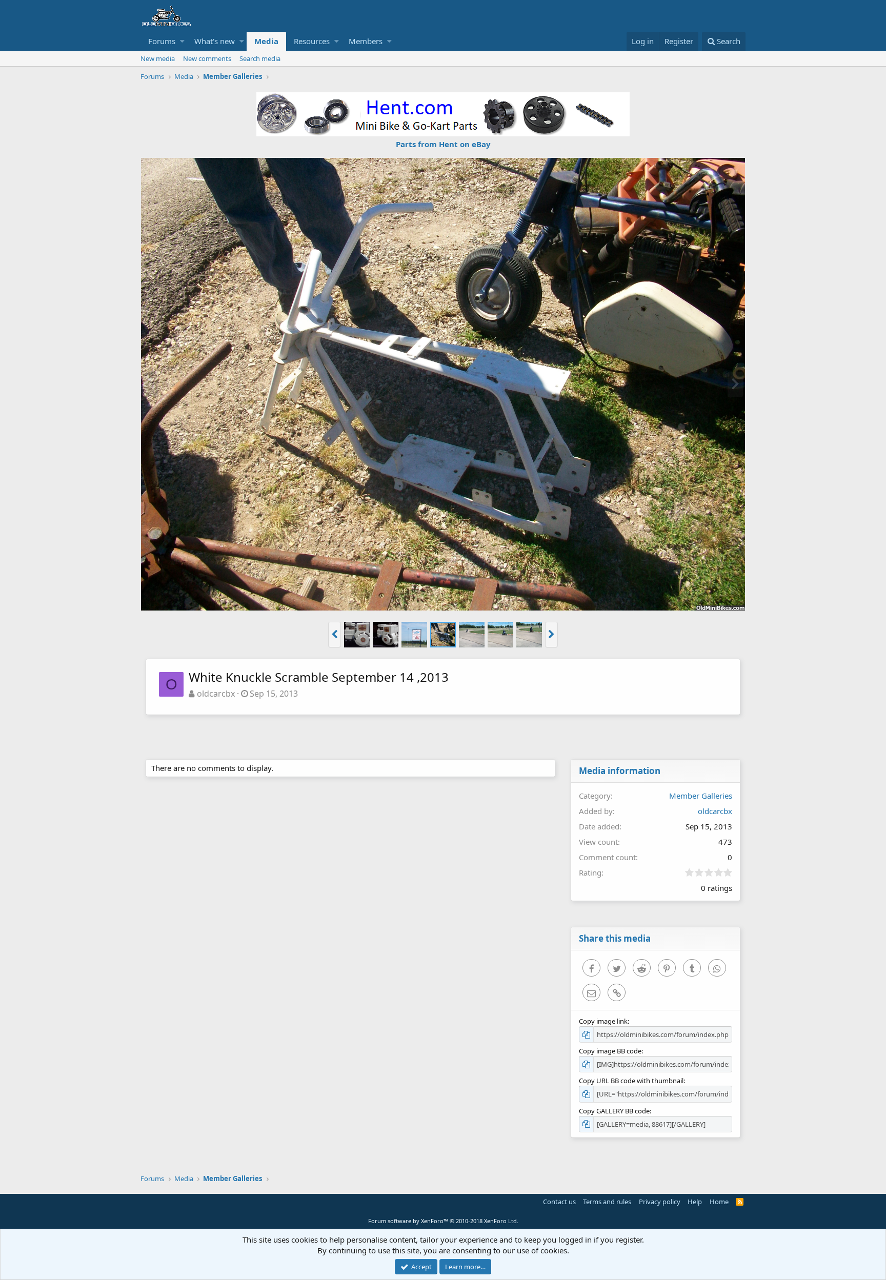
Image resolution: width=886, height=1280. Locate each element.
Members (365, 41)
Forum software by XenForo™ (443, 1221)
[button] (182, 41)
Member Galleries (700, 795)
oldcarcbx (216, 693)
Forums (161, 41)
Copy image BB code (610, 1050)
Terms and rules (607, 1201)
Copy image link (603, 1021)
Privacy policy (659, 1201)
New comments (207, 58)
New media (157, 58)
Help (695, 1201)
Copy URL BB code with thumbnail (631, 1080)
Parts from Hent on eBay (443, 144)
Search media (259, 58)
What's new (214, 41)
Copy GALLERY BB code (614, 1110)
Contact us (559, 1201)
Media (266, 41)
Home (719, 1201)
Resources (312, 41)
